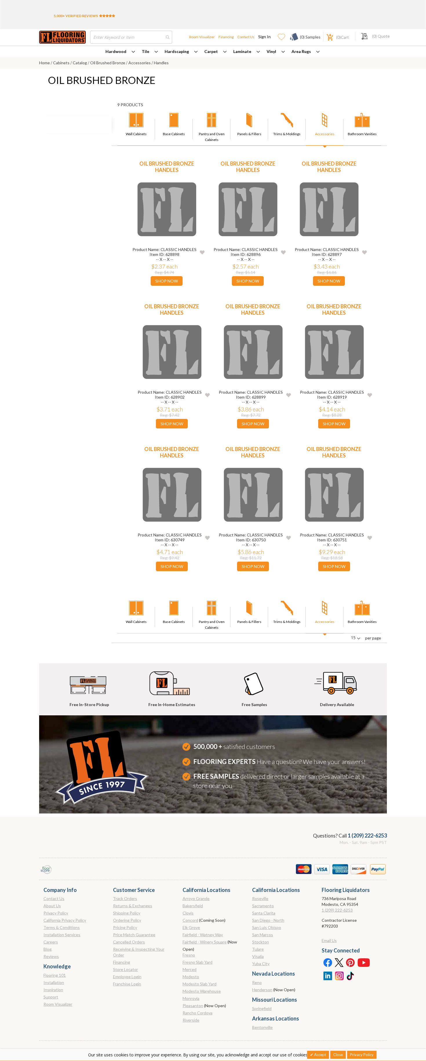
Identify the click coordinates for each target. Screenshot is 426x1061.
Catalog (80, 62)
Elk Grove (191, 927)
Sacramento (263, 905)
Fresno (189, 954)
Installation (53, 982)
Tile (145, 51)
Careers (50, 941)
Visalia (258, 956)
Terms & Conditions (61, 927)
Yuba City (261, 963)
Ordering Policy (127, 920)
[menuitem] (120, 51)
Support (50, 996)
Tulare (258, 949)
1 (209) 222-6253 (367, 835)
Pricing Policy (125, 927)
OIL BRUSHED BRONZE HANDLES (166, 166)
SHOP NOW (166, 280)
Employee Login (127, 976)
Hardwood (115, 51)
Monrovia (191, 998)
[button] (202, 252)
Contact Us (245, 37)
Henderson (262, 989)
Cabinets (61, 62)
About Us (52, 905)
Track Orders (125, 898)
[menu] (213, 51)
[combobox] (131, 37)
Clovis (188, 912)
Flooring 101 (54, 975)
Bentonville (262, 1027)
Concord (190, 920)
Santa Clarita (263, 912)
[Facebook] (327, 962)
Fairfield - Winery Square (205, 941)
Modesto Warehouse (202, 991)
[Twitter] (339, 962)
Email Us (329, 940)
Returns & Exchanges (132, 905)
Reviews (51, 956)
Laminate (242, 51)
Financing (226, 37)
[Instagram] (339, 975)
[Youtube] (363, 962)
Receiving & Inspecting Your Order (138, 952)
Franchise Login (127, 983)
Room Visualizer (202, 37)
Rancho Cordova (197, 1012)
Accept (319, 1054)
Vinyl (271, 51)
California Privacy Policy (64, 920)
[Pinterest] (350, 962)
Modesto (191, 976)
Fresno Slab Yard (197, 962)
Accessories (140, 62)
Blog (47, 949)
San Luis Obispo (266, 927)
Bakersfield (193, 905)
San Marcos (262, 934)
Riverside (191, 1020)
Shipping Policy (126, 912)
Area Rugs (301, 51)
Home (45, 62)
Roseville (260, 898)
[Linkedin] (327, 975)
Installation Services (61, 934)
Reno (257, 982)
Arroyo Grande (196, 898)
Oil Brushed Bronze (108, 62)
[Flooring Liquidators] (62, 37)
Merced (189, 969)
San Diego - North (268, 920)
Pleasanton (193, 1005)
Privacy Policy (55, 912)
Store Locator (125, 969)
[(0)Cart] (326, 36)
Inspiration (53, 989)
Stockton (260, 941)
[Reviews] (107, 16)
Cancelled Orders (129, 941)
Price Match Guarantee (134, 934)
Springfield (262, 1008)
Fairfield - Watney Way (203, 934)
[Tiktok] (350, 975)
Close (338, 1054)
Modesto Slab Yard (199, 983)
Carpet (211, 51)
